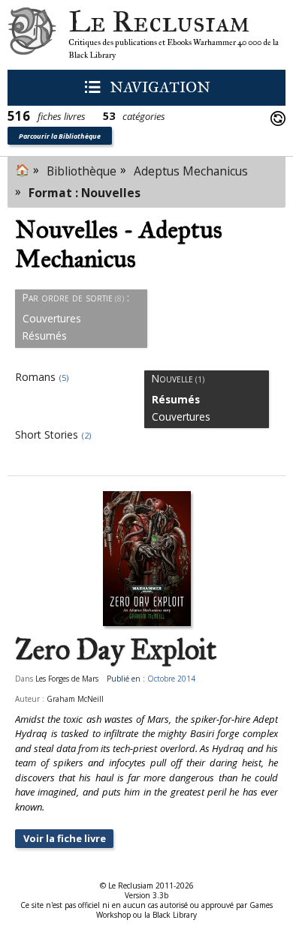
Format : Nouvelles (84, 192)
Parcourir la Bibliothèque (60, 136)
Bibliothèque (81, 171)
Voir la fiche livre (64, 838)
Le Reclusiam (32, 34)
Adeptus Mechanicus (191, 171)
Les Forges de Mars (66, 678)
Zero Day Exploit (115, 650)
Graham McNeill (75, 699)
